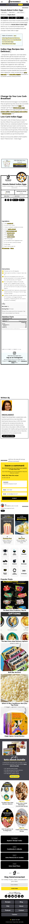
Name (4, 489)
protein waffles (5, 111)
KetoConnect (14, 1)
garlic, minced (12, 229)
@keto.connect (12, 361)
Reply (3, 510)
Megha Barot (11, 14)
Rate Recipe (4, 12)
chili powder (10, 234)
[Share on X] (12, 18)
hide (15, 35)
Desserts (14, 563)
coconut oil (10, 223)
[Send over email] (11, 200)
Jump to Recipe (20, 12)
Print (16, 199)
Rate (22, 199)
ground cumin (11, 232)
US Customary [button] (5, 248)
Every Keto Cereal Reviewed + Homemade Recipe (22, 805)
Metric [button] (12, 248)
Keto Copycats (14, 574)
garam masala (11, 236)
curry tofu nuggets (15, 74)
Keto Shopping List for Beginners (7, 830)
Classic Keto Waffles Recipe (22, 830)
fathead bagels (6, 113)
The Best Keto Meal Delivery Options (14, 641)
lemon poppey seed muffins (18, 111)
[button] (2, 1)
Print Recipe (12, 12)
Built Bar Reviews (14, 672)
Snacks (5, 563)
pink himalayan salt (11, 231)
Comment (5, 482)
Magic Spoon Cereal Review (14, 736)
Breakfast (24, 554)
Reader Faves (5, 574)
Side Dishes (14, 554)
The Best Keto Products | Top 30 (14, 610)
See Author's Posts (8, 436)
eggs (19, 105)
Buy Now (20, 4)
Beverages (24, 563)
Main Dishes (5, 554)
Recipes (6, 7)
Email (4, 494)
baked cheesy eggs (19, 107)
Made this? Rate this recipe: (10, 475)
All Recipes (24, 573)
